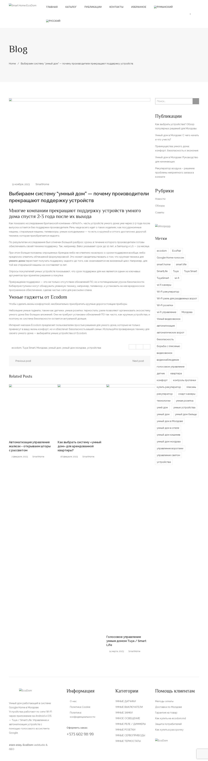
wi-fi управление (166, 312)
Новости (160, 198)
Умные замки (124, 712)
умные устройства (184, 407)
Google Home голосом (170, 257)
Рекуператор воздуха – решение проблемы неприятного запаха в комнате (175, 172)
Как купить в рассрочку (169, 729)
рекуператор (165, 393)
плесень (191, 387)
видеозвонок (164, 353)
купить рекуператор (169, 387)
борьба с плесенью (168, 346)
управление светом (168, 455)
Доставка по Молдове (168, 707)
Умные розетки (125, 729)
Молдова (42, 347)
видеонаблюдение (168, 359)
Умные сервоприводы (130, 735)
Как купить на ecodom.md (170, 718)
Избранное (138, 7)
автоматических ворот (170, 332)
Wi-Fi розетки (165, 305)
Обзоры (160, 205)
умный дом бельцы (186, 414)
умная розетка (184, 400)
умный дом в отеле (168, 427)
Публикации (93, 7)
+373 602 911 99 (80, 734)
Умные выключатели (129, 707)
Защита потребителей (168, 724)
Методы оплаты (164, 701)
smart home (163, 264)
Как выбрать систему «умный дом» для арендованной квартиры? (79, 446)
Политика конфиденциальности (82, 714)
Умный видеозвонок (169, 318)
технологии (163, 400)
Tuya (176, 271)
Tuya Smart (29, 347)
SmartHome (42, 184)
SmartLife (162, 271)
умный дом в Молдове (170, 421)
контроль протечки (184, 380)
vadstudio (39, 744)
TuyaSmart (163, 278)
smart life (181, 264)
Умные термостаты (128, 741)
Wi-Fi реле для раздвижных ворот (177, 298)
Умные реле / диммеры (130, 724)
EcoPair (176, 250)
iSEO (11, 749)
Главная (52, 7)
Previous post (23, 360)
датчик (161, 373)
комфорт (162, 380)
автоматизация (166, 325)
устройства (94, 347)
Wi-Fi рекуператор (168, 291)
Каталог (71, 7)
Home (12, 63)
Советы (159, 212)
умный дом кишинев (168, 434)
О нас (73, 701)
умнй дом (162, 407)
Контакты (116, 7)
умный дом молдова (74, 347)
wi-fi (177, 278)
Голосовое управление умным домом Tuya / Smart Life (126, 641)
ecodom (16, 347)
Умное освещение (127, 718)
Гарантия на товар (166, 712)
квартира (176, 373)
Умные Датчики (125, 701)
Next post (138, 360)
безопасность (165, 339)
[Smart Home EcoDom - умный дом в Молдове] (22, 5)
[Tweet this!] (139, 346)
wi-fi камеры (164, 284)
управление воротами (170, 448)
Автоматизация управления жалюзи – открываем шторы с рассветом (30, 446)
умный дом (54, 347)
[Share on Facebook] (132, 346)
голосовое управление (170, 366)
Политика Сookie (80, 707)
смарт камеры (186, 393)
